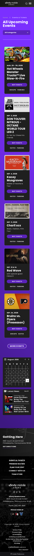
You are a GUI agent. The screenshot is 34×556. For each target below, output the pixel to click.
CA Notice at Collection (17, 537)
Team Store (17, 474)
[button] (25, 359)
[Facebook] (16, 492)
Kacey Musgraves (15, 178)
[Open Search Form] (26, 3)
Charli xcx (14, 225)
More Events (17, 346)
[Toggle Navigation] (30, 4)
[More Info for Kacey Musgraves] (17, 162)
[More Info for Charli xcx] (17, 211)
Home (5, 17)
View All (26, 391)
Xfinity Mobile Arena (11, 3)
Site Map (17, 543)
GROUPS (12, 90)
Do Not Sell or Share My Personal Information (17, 540)
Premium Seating (17, 464)
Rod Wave (14, 270)
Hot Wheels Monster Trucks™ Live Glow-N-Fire (16, 73)
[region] (17, 372)
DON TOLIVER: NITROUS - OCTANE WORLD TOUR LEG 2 (16, 125)
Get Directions (9, 447)
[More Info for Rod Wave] (17, 256)
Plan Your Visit (17, 467)
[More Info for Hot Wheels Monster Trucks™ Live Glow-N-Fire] (17, 54)
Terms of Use (17, 530)
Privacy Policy (17, 532)
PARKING (21, 90)
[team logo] (12, 514)
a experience (17, 547)
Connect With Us (17, 471)
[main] (17, 217)
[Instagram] (14, 492)
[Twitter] (20, 492)
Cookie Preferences (18, 554)
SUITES (12, 148)
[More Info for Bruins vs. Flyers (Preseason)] (17, 301)
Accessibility (17, 534)
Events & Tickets (17, 460)
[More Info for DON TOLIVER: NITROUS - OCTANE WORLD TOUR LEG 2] (17, 104)
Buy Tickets (17, 85)
